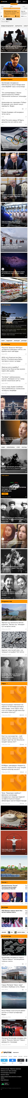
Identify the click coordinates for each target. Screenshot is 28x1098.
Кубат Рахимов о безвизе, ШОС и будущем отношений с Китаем (11, 14)
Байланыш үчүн (4, 1070)
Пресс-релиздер (12, 1070)
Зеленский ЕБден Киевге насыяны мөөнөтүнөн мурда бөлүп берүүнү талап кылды (13, 322)
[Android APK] (5, 1084)
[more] (26, 50)
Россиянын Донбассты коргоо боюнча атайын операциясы (13, 155)
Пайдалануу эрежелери (15, 1068)
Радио (4, 684)
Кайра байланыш (5, 1080)
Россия (4, 882)
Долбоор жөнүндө (5, 1068)
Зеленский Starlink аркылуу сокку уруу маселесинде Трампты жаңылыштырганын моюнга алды (14, 326)
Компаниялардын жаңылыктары (8, 1072)
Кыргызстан (4, 1056)
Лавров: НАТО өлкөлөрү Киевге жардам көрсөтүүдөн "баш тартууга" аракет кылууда (14, 330)
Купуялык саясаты (5, 1074)
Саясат (10, 1056)
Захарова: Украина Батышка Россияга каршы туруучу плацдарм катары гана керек (14, 334)
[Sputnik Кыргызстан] (4, 2)
